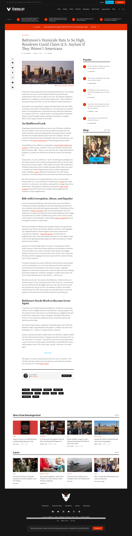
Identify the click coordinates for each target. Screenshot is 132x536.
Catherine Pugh (36, 389)
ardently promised (61, 218)
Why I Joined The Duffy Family (106, 478)
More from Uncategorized (27, 415)
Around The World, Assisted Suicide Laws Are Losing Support (106, 440)
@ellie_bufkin (44, 364)
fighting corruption (37, 211)
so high (62, 182)
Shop (86, 130)
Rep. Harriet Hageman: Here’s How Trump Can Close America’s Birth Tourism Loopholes (51, 479)
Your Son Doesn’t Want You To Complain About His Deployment (78, 478)
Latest (16, 452)
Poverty (46, 393)
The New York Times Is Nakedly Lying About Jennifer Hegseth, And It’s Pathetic (24, 479)
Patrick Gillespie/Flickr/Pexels (65, 85)
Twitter (36, 396)
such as (36, 172)
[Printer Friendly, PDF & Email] (12, 87)
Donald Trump (58, 389)
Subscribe (120, 2)
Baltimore (25, 389)
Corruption (47, 389)
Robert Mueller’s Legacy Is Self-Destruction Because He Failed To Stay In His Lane (78, 441)
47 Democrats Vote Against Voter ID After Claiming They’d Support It (52, 440)
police (37, 393)
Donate (111, 2)
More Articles (66, 375)
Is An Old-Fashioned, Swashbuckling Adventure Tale (25, 440)
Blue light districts (47, 234)
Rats (61, 393)
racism (53, 393)
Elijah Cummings (27, 393)
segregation (26, 396)
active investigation (39, 140)
